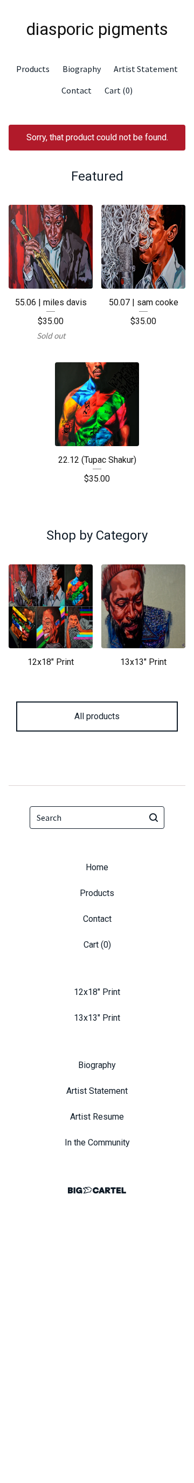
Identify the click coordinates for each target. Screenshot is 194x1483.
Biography (82, 68)
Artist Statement (146, 68)
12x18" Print (97, 992)
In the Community (97, 1142)
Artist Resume (97, 1117)
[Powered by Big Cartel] (97, 1190)
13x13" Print (97, 1018)
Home (97, 867)
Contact (76, 90)
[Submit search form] (153, 817)
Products (33, 68)
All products (97, 716)
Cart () (119, 90)
